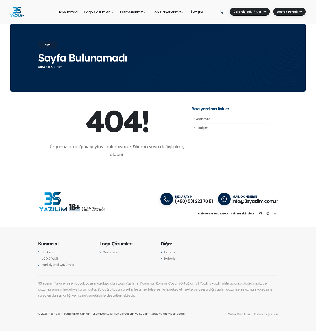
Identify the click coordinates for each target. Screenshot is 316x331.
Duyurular (110, 252)
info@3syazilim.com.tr (255, 201)
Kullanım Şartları (266, 314)
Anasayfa (45, 67)
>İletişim (202, 128)
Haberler (170, 258)
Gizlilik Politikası (239, 314)
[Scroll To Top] (308, 326)
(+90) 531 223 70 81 (194, 201)
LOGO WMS (50, 258)
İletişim (197, 12)
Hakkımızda (67, 12)
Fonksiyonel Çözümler (58, 265)
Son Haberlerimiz (166, 12)
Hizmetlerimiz (131, 12)
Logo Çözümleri (97, 12)
